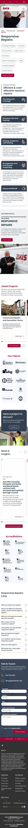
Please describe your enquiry (10, 714)
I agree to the (12, 728)
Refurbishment (19, 788)
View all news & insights (14, 526)
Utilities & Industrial (9, 738)
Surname (5, 695)
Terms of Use (4, 780)
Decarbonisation (19, 780)
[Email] (4, 2)
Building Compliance (20, 778)
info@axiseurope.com (14, 681)
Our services (11, 31)
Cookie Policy (4, 786)
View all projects (14, 345)
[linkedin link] (24, 807)
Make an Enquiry (8, 75)
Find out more (7, 240)
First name (5, 688)
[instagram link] (22, 807)
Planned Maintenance (21, 786)
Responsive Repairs (20, 791)
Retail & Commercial (22, 738)
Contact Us (14, 427)
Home (3, 31)
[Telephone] (11, 2)
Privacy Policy (4, 783)
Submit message (20, 731)
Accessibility (4, 778)
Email (4, 701)
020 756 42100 (10, 675)
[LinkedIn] (24, 2)
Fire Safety (18, 783)
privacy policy (16, 728)
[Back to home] (6, 9)
